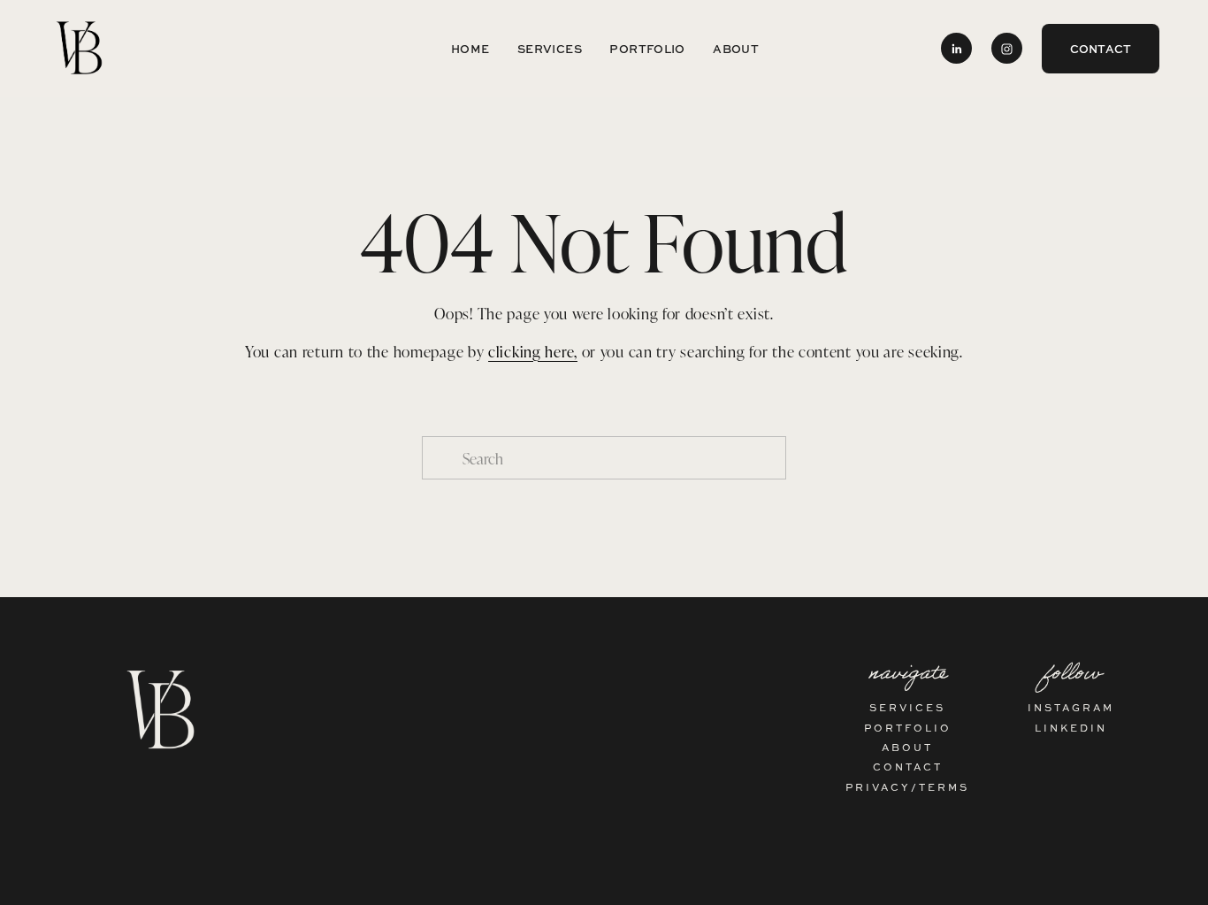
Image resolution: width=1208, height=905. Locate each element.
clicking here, (532, 351)
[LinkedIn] (956, 48)
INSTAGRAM (1071, 707)
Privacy (878, 787)
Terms (944, 787)
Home (470, 49)
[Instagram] (1006, 48)
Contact (1101, 49)
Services (549, 49)
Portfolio (646, 49)
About (736, 49)
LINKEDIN (1071, 727)
